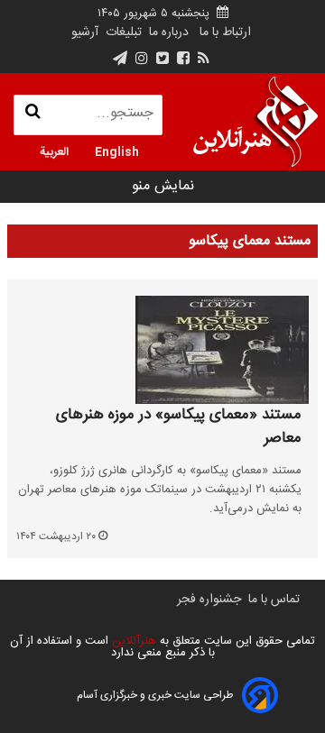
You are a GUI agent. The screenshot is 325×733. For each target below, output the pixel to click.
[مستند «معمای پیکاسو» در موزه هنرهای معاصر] (162, 350)
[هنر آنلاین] (255, 122)
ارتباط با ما (225, 32)
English (117, 150)
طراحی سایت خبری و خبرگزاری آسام (155, 695)
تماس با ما (274, 599)
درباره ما (168, 32)
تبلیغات (122, 32)
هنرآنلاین (132, 641)
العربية (54, 150)
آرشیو (84, 32)
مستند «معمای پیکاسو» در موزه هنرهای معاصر (179, 427)
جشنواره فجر (209, 599)
